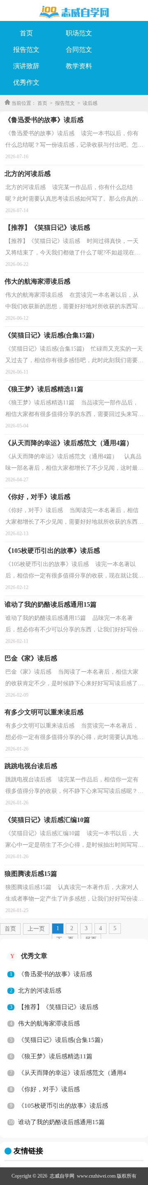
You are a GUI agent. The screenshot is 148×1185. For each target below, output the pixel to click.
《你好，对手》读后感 (49, 1089)
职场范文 (79, 33)
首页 (26, 33)
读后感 (90, 103)
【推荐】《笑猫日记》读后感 (58, 1007)
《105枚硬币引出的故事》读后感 (63, 1105)
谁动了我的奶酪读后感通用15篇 (61, 1122)
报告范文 (26, 49)
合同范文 (79, 49)
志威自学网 (62, 1176)
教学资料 (79, 65)
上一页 (36, 929)
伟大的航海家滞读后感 (49, 1023)
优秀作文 (26, 82)
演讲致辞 (26, 65)
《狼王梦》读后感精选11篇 (55, 1056)
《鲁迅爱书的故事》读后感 (55, 974)
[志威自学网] (74, 12)
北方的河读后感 (39, 990)
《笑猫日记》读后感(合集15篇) (60, 1040)
